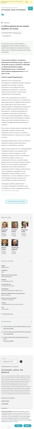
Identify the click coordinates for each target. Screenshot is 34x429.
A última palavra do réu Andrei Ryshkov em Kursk (17, 331)
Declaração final (7, 36)
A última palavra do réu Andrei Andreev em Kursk (17, 326)
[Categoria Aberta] (21, 361)
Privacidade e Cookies (12, 421)
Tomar (18, 425)
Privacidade (4, 403)
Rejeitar (27, 425)
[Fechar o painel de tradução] (31, 2)
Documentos (6, 22)
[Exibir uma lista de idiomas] (27, 2)
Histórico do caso (8, 314)
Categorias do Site (8, 361)
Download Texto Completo (16, 201)
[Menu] (30, 8)
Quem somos (5, 401)
